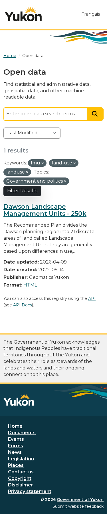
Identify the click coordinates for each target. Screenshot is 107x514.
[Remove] (42, 163)
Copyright (19, 478)
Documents (22, 432)
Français (90, 14)
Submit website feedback (78, 506)
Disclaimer (20, 485)
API (92, 298)
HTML (30, 285)
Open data (32, 55)
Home (15, 426)
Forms (15, 445)
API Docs (22, 305)
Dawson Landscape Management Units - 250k (44, 210)
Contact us (21, 472)
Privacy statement (29, 491)
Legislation (21, 458)
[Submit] (95, 114)
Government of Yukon (80, 499)
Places (16, 465)
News (15, 452)
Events (16, 439)
